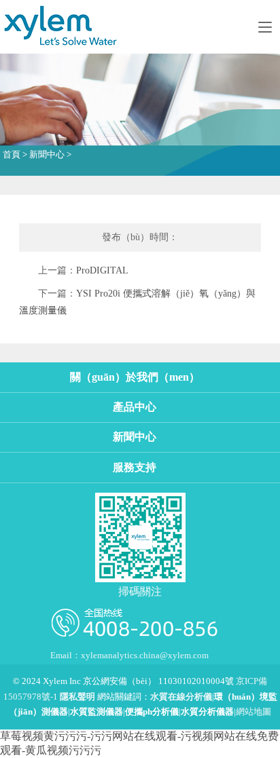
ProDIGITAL (102, 270)
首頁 (11, 154)
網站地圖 (253, 712)
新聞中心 (47, 154)
